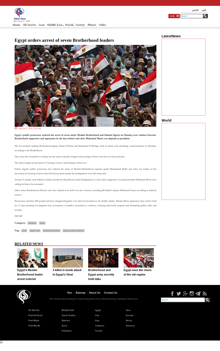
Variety (80, 24)
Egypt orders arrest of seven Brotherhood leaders (64, 40)
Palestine (67, 331)
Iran (42, 24)
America (130, 326)
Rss (69, 293)
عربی (204, 10)
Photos (92, 24)
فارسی (195, 10)
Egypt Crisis (35, 231)
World (69, 24)
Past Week (33, 320)
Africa (129, 320)
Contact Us (110, 293)
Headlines (32, 223)
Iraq (97, 320)
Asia (128, 310)
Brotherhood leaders (51, 231)
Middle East (54, 24)
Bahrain (66, 320)
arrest (24, 231)
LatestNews (171, 36)
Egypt (42, 223)
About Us (94, 293)
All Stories (29, 24)
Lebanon (99, 326)
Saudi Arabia (68, 315)
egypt (98, 310)
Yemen (98, 331)
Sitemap (80, 293)
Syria (64, 326)
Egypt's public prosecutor (73, 231)
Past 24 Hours (35, 315)
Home (16, 24)
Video (102, 24)
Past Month (34, 326)
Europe (130, 315)
